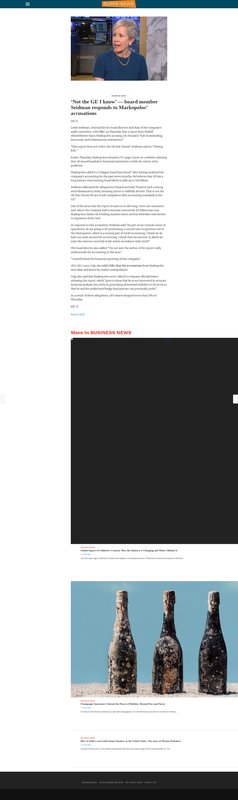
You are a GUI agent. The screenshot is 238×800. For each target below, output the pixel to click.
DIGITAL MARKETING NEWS (111, 782)
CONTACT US (150, 782)
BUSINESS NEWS (89, 782)
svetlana (87, 554)
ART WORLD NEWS (133, 782)
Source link (78, 314)
